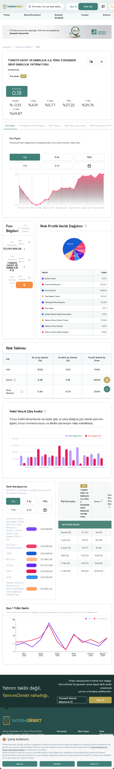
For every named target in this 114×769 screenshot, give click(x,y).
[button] (103, 6)
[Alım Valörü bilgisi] (29, 242)
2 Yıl (57, 165)
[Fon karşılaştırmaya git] (101, 61)
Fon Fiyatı (10, 125)
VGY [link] (38, 47)
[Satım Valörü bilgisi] (29, 260)
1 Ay (25, 157)
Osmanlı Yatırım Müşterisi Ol (68, 700)
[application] (57, 191)
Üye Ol (73, 6)
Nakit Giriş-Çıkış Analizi (75, 125)
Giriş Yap (88, 6)
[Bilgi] (14, 379)
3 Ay (56, 157)
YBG (89, 157)
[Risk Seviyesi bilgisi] (29, 278)
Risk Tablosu (55, 125)
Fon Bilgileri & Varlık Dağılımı (32, 125)
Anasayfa (6, 47)
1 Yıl (25, 165)
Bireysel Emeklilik (23, 47)
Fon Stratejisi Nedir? (26, 228)
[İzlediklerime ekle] (91, 61)
